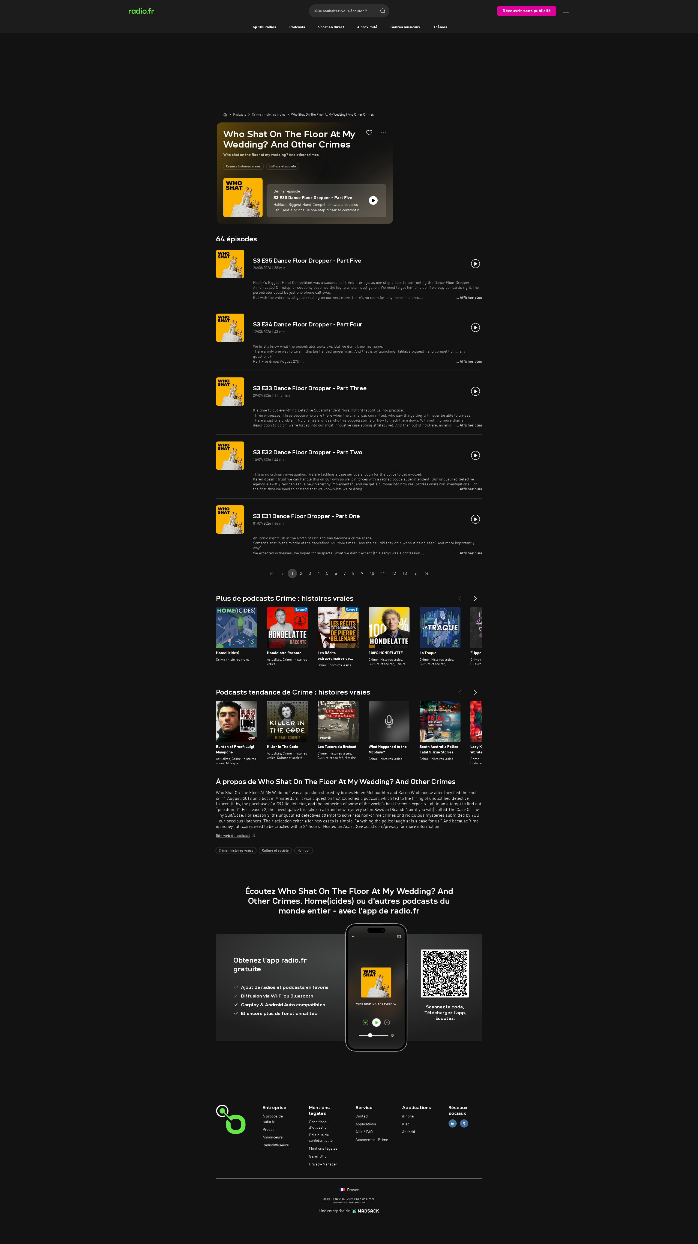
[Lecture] (373, 200)
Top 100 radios (263, 27)
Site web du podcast (233, 836)
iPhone (408, 1116)
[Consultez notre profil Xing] (464, 1123)
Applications (366, 1124)
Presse (268, 1130)
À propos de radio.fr (273, 1119)
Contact (362, 1116)
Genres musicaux (405, 27)
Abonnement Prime (372, 1140)
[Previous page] (282, 573)
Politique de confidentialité (321, 1138)
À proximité (367, 27)
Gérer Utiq (318, 1156)
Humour (303, 850)
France (352, 1190)
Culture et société (282, 166)
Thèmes (440, 27)
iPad (406, 1124)
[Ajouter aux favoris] (369, 132)
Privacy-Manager (323, 1164)
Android (408, 1132)
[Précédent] (459, 596)
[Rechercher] (383, 11)
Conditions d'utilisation (319, 1124)
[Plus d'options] (383, 133)
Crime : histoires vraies (243, 166)
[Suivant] (475, 596)
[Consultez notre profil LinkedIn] (452, 1123)
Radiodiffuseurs (276, 1145)
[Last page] (426, 573)
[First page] (271, 573)
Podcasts (297, 27)
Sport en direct (331, 27)
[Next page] (415, 573)
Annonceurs (273, 1137)
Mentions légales (323, 1148)
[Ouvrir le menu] (566, 11)
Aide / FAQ (364, 1132)
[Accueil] (225, 114)
